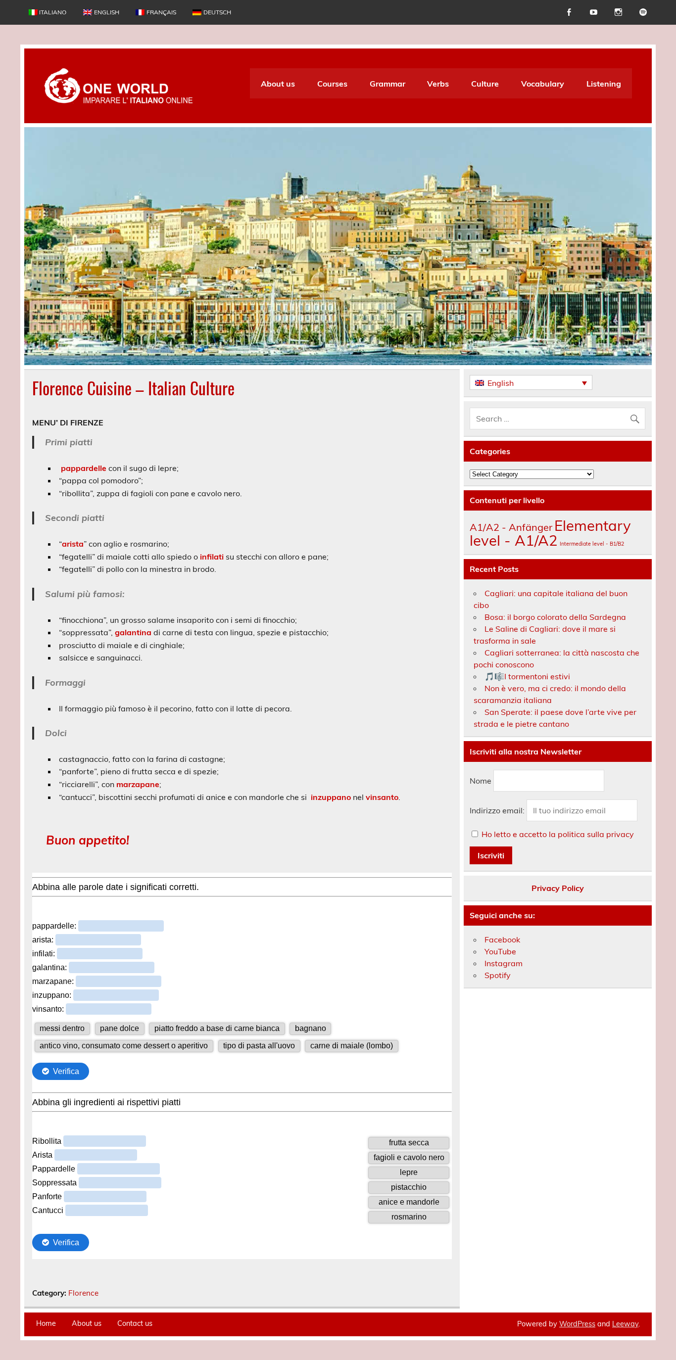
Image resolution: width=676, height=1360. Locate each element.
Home (46, 1323)
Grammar (387, 84)
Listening (603, 84)
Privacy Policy (557, 888)
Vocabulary (542, 84)
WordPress (577, 1323)
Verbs (438, 84)
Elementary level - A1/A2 (550, 532)
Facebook (502, 939)
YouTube (500, 951)
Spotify (497, 975)
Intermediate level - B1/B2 (592, 543)
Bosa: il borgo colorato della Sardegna (555, 617)
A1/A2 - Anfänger (511, 527)
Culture (485, 84)
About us (278, 84)
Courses (332, 84)
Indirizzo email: (498, 810)
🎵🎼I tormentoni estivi (527, 676)
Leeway (625, 1323)
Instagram (503, 963)
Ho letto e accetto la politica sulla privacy (558, 834)
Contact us (134, 1323)
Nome (480, 781)
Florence (83, 1293)
